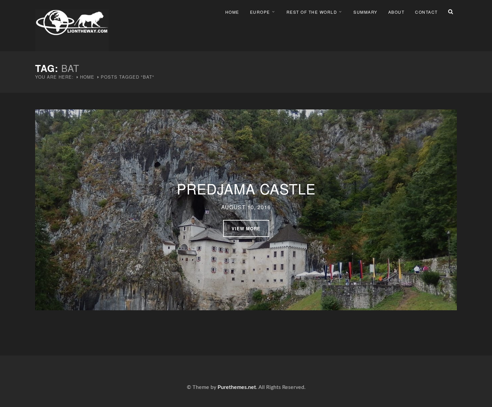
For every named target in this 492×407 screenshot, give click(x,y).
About (396, 12)
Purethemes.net (237, 387)
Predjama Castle (246, 188)
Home (232, 12)
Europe (260, 12)
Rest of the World (311, 12)
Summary (365, 12)
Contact (426, 12)
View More (246, 228)
